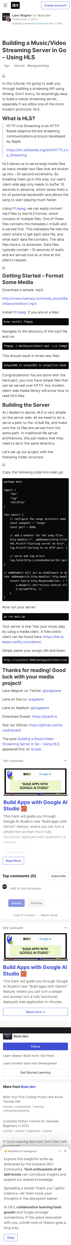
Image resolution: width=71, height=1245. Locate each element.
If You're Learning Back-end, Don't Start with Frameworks (34, 1146)
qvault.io (40, 23)
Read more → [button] (35, 1012)
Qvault (36, 749)
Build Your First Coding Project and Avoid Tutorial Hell (32, 1103)
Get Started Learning (35, 1072)
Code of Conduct (24, 915)
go (6, 65)
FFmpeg (19, 208)
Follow (35, 1046)
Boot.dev (44, 15)
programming (38, 65)
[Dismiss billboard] (65, 1151)
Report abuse (49, 915)
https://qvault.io (44, 716)
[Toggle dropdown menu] (65, 761)
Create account (55, 5)
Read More (13, 861)
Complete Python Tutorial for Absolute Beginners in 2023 (30, 1125)
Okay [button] (10, 1237)
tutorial (18, 65)
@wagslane (52, 691)
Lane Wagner (22, 15)
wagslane (36, 699)
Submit (16, 903)
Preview (36, 903)
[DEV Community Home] (15, 5)
